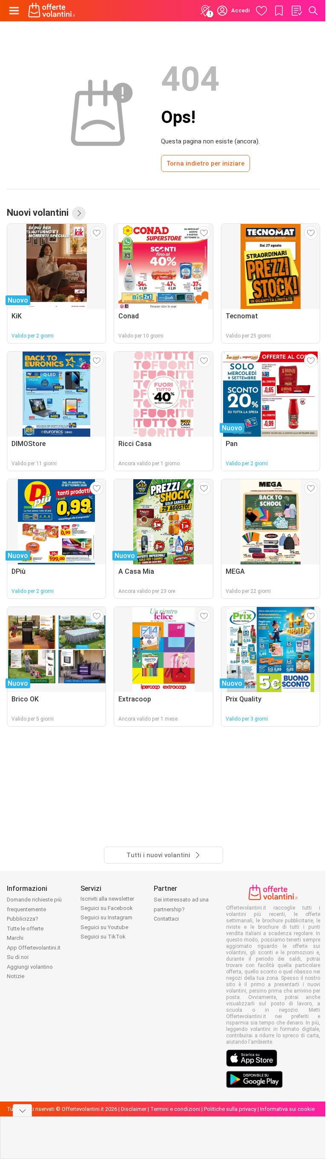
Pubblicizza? (22, 919)
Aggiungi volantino (30, 967)
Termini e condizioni (175, 1109)
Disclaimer (133, 1109)
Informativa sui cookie (287, 1109)
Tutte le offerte (25, 928)
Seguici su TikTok (103, 936)
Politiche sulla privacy (230, 1109)
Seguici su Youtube (104, 927)
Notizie (15, 976)
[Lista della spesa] (296, 10)
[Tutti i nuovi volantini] (79, 213)
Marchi (15, 938)
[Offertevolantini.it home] (51, 11)
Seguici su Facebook (106, 908)
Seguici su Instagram (106, 917)
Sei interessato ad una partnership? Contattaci (181, 909)
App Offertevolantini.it (33, 947)
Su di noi (18, 957)
